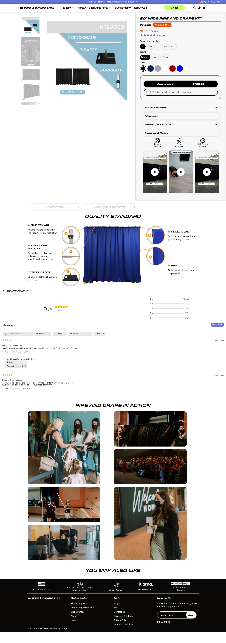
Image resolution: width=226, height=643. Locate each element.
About (74, 616)
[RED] (172, 68)
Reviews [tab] (9, 325)
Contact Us (119, 612)
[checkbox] (99, 334)
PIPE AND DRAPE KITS (93, 7)
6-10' (150, 47)
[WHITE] (165, 68)
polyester (145, 57)
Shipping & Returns (123, 616)
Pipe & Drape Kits (79, 604)
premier (156, 57)
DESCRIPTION (55, 207)
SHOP (67, 7)
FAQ (116, 608)
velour (165, 57)
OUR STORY (123, 7)
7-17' (165, 47)
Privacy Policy (121, 620)
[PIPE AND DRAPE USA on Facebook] (158, 622)
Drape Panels (77, 612)
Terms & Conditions (123, 624)
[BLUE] (180, 68)
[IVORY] (187, 68)
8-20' (173, 47)
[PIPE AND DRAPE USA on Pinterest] (165, 622)
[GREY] (158, 68)
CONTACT (141, 7)
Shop (174, 7)
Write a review (217, 324)
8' (143, 47)
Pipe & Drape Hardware (82, 608)
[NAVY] (150, 68)
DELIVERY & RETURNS (110, 207)
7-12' (158, 47)
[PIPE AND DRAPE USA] (37, 8)
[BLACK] (143, 68)
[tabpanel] (113, 363)
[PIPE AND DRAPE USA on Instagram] (169, 622)
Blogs (117, 604)
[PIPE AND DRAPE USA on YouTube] (162, 622)
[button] (169, 299)
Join (191, 615)
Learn (73, 620)
